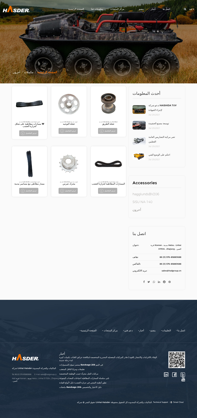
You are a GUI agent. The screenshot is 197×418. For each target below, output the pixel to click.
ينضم (141, 9)
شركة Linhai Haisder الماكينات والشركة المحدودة (34, 368)
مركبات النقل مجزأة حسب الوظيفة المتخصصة (78, 373)
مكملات (28, 72)
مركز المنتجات (117, 9)
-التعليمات (166, 330)
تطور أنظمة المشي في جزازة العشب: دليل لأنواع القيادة (82, 382)
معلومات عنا (97, 9)
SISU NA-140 (142, 202)
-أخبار (141, 330)
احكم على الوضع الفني (159, 154)
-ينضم (152, 330)
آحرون (137, 209)
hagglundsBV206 (146, 194)
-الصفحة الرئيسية (88, 330)
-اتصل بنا (180, 330)
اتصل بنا (166, 9)
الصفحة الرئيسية (76, 9)
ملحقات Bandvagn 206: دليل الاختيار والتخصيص (80, 387)
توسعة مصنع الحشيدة (159, 123)
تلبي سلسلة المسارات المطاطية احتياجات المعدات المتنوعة (84, 378)
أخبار (153, 9)
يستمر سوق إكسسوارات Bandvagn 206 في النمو (81, 364)
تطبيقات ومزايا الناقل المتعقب (72, 369)
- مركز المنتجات (110, 330)
